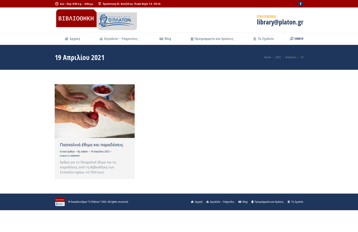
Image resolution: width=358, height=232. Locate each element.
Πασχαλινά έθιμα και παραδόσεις (91, 144)
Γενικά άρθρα (67, 151)
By (83, 151)
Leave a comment (70, 155)
